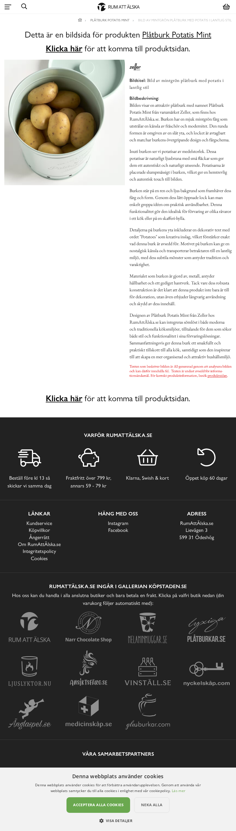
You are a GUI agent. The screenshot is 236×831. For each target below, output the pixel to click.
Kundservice (39, 523)
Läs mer (178, 790)
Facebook (118, 530)
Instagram (118, 523)
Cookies (39, 558)
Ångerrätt (39, 537)
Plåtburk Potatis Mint (176, 35)
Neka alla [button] (152, 804)
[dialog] (118, 799)
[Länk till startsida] (80, 20)
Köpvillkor (39, 530)
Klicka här (64, 48)
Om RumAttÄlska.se (39, 544)
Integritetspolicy (39, 551)
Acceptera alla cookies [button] (98, 804)
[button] (118, 820)
